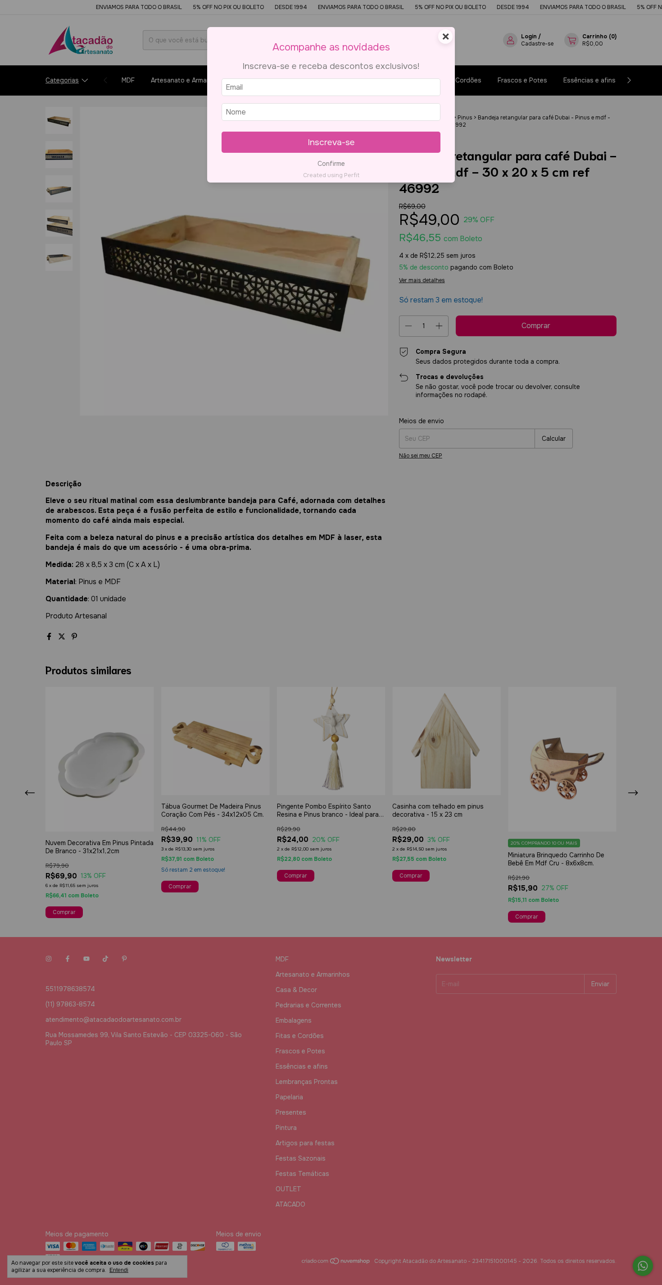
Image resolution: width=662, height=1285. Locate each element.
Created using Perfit (331, 175)
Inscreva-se (331, 142)
